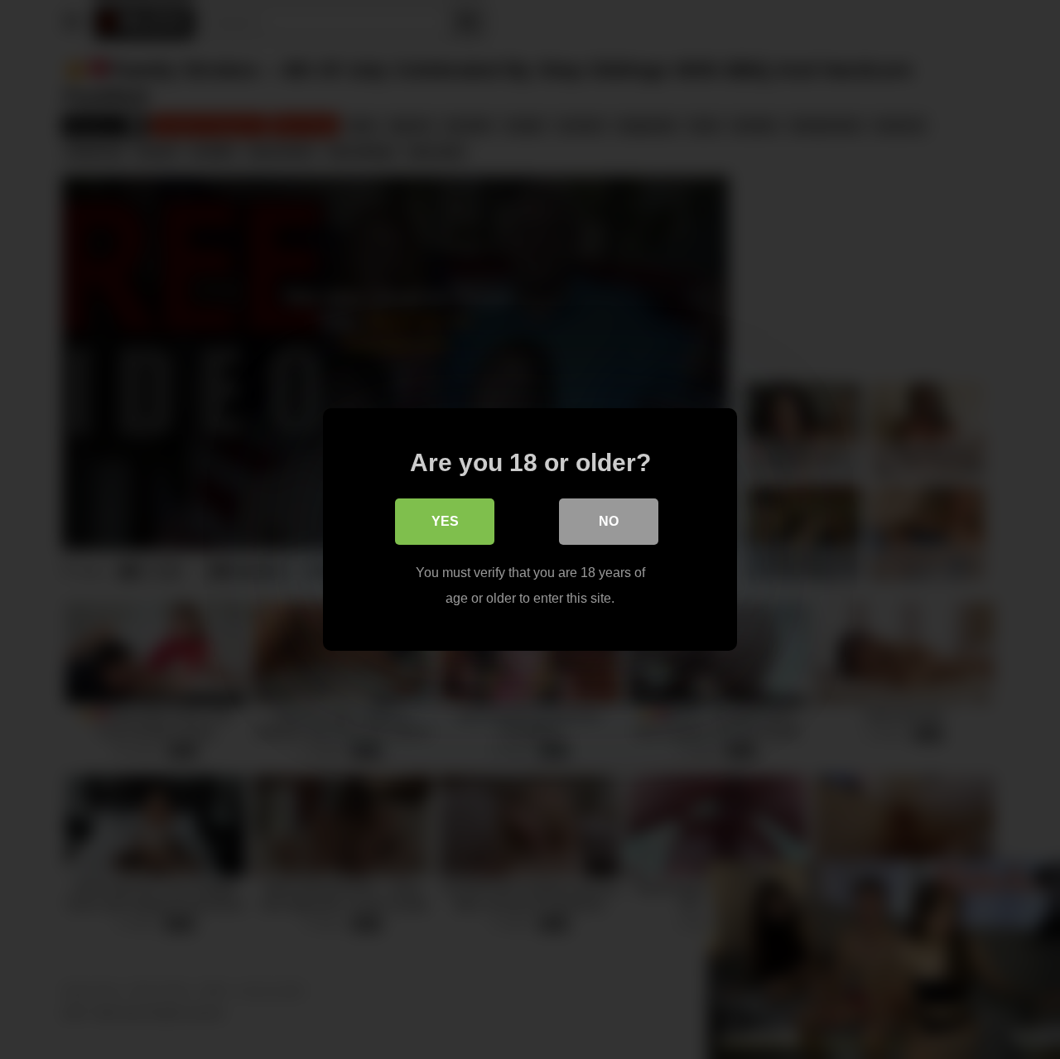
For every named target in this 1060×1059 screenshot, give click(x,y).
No (609, 521)
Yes (445, 521)
